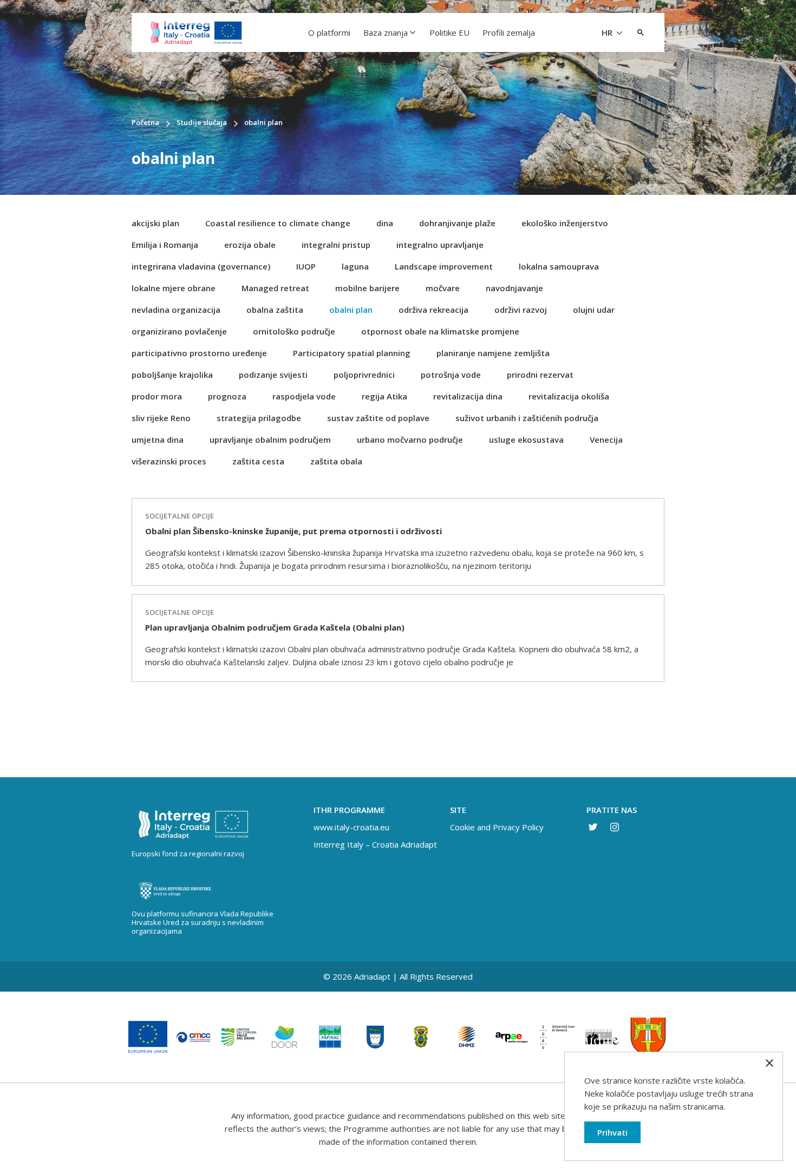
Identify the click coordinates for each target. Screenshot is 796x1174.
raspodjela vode (304, 396)
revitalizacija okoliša (569, 396)
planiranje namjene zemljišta (493, 352)
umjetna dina (158, 439)
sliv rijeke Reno (161, 417)
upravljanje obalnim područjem (270, 439)
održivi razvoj (520, 309)
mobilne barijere (367, 288)
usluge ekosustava (526, 439)
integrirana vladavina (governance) (201, 266)
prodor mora (157, 396)
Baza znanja (385, 32)
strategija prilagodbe (259, 417)
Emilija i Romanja (165, 244)
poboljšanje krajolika (172, 374)
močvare (443, 288)
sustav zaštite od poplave (378, 417)
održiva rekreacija (433, 309)
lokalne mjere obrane (174, 288)
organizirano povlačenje (179, 331)
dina (384, 223)
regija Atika (384, 396)
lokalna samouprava (559, 266)
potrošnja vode (451, 374)
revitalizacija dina (468, 396)
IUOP (306, 266)
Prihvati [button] (612, 1132)
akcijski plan (155, 223)
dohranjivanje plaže (457, 223)
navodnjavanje (514, 288)
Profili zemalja (508, 32)
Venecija (606, 439)
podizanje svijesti (273, 374)
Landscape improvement (444, 266)
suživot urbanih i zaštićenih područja (526, 417)
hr (608, 32)
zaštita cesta (258, 461)
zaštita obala (336, 461)
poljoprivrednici (364, 374)
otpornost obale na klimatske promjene (440, 331)
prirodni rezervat (540, 374)
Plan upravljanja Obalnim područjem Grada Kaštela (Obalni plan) (274, 627)
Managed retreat (275, 288)
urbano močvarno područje (410, 439)
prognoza (227, 396)
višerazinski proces (169, 461)
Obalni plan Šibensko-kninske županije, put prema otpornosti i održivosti (293, 531)
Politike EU (449, 32)
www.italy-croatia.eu (351, 827)
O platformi (329, 32)
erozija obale (250, 244)
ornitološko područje (294, 331)
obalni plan (351, 309)
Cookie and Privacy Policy (497, 827)
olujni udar (594, 309)
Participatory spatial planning (351, 352)
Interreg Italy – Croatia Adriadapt (375, 844)
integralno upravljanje (440, 244)
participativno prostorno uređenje (199, 352)
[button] (640, 32)
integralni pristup (336, 244)
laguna (355, 266)
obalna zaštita (274, 309)
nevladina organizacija (176, 309)
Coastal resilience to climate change (277, 223)
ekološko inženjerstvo (564, 223)
